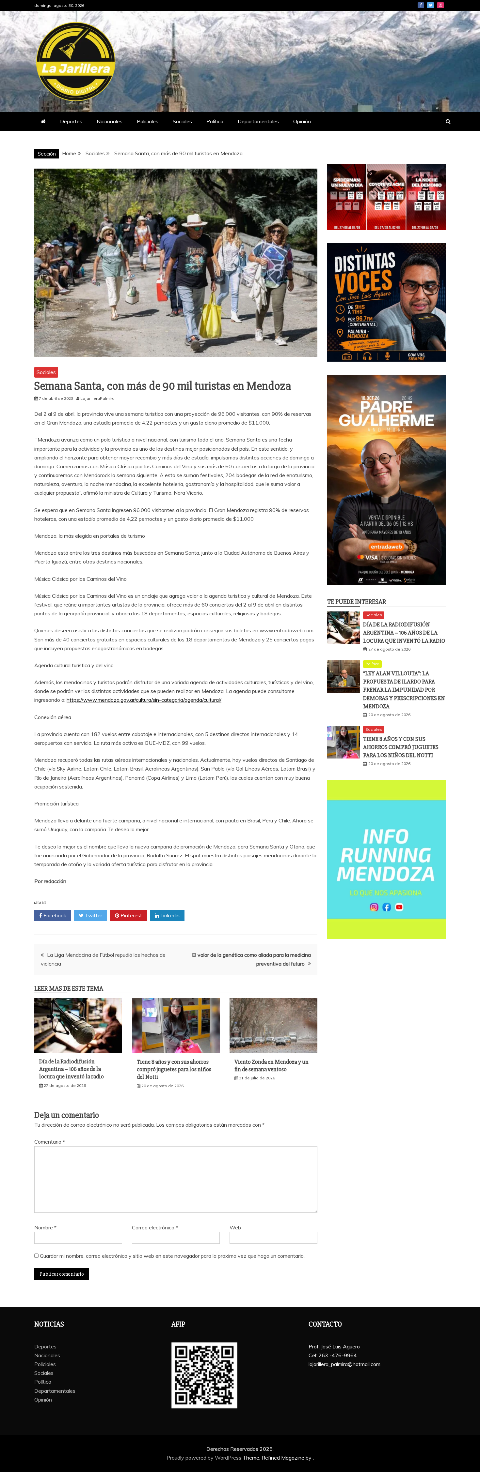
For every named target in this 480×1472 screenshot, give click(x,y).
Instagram (440, 5)
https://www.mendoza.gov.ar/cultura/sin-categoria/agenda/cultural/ (144, 700)
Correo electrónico (155, 1227)
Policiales (147, 121)
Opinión (302, 121)
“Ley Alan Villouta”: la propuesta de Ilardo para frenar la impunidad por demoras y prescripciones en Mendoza (404, 690)
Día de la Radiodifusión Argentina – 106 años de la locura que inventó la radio (71, 1069)
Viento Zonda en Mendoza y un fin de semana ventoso (271, 1065)
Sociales (182, 121)
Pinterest (130, 915)
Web (235, 1227)
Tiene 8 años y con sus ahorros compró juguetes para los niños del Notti (174, 1069)
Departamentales (258, 121)
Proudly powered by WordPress (205, 1457)
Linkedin (169, 915)
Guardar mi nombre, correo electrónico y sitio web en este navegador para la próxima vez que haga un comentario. (172, 1256)
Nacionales (109, 121)
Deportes (71, 121)
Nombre (45, 1227)
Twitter (430, 5)
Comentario (49, 1141)
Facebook (421, 5)
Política (214, 121)
